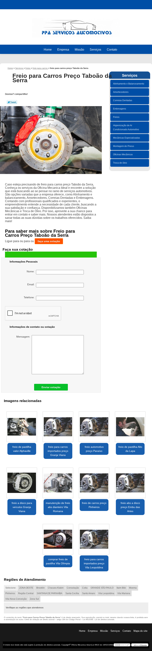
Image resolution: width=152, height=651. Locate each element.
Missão (79, 49)
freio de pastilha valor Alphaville (21, 448)
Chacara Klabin (56, 588)
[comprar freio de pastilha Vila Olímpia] (58, 537)
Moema (133, 588)
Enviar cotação (51, 387)
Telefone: (30, 297)
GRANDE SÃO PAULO (102, 588)
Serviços (95, 49)
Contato (112, 49)
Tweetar (12, 102)
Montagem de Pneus (123, 146)
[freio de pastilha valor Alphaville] (21, 425)
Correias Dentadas (122, 100)
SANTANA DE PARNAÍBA (49, 593)
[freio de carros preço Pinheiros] (94, 481)
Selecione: (10, 588)
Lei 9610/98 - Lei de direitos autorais (98, 619)
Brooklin (40, 588)
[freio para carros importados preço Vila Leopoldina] (94, 537)
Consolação (73, 588)
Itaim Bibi (121, 588)
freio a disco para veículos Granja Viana (22, 507)
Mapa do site (140, 631)
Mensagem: (24, 336)
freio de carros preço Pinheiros (94, 505)
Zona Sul (34, 599)
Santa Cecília (72, 593)
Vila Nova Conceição (16, 599)
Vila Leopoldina (106, 593)
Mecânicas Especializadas (126, 138)
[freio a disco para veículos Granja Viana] (21, 481)
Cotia (84, 588)
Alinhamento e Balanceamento (128, 83)
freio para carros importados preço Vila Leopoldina (94, 563)
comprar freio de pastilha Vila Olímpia (58, 561)
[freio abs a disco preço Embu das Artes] (130, 481)
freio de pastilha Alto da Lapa (130, 448)
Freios (116, 117)
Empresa (63, 49)
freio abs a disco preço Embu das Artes (130, 507)
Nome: (31, 271)
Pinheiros (10, 593)
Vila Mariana (123, 593)
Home (48, 49)
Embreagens (119, 108)
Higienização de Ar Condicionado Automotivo (126, 127)
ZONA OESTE (26, 588)
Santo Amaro (88, 593)
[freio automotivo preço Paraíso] (94, 425)
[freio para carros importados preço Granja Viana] (58, 425)
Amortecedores (120, 92)
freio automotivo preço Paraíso (94, 448)
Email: (31, 284)
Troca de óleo (120, 163)
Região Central (26, 593)
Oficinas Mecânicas (123, 154)
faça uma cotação (49, 241)
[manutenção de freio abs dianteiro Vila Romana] (58, 481)
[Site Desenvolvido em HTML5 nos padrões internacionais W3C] (122, 644)
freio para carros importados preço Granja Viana (58, 450)
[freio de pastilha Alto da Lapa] (130, 425)
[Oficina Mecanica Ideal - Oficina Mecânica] (76, 25)
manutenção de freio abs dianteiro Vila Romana (58, 507)
